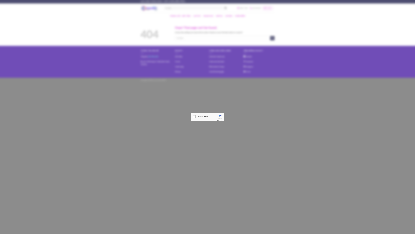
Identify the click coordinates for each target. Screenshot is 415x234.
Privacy (218, 120)
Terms (221, 120)
